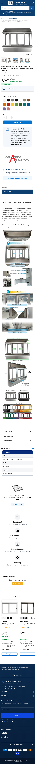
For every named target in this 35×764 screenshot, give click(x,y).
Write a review (17, 583)
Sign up (17, 715)
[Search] (31, 8)
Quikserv (4, 621)
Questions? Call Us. (9, 12)
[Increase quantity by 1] (13, 117)
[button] (17, 192)
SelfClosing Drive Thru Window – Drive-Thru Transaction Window (8, 624)
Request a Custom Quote (17, 178)
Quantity (5, 114)
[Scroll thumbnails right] (32, 60)
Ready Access (7, 72)
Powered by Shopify (17, 761)
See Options (9, 654)
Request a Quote (17, 504)
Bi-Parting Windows (11, 18)
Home (2, 18)
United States (17, 744)
